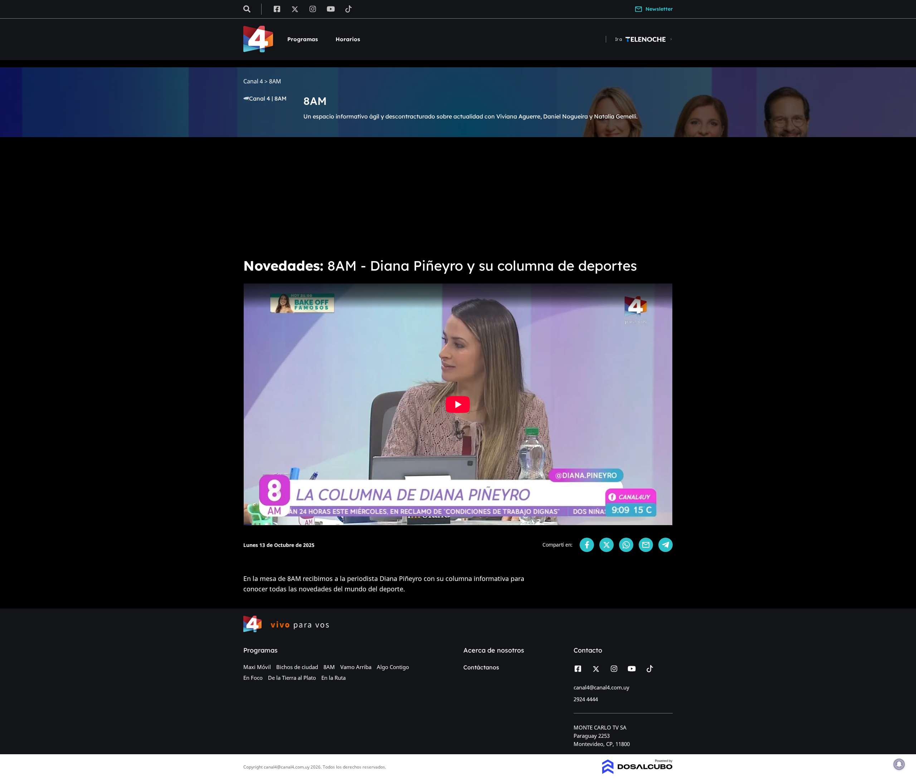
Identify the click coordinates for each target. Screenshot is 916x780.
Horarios (348, 39)
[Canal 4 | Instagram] (312, 8)
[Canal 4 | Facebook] (276, 8)
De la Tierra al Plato (292, 677)
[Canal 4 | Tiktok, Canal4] (348, 8)
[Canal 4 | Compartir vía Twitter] (606, 545)
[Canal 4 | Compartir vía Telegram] (665, 545)
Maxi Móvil (257, 666)
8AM (329, 666)
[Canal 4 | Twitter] (294, 8)
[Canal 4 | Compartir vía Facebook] (587, 545)
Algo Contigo (393, 666)
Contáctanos (481, 667)
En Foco (253, 677)
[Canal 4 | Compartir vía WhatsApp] (626, 545)
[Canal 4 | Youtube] (330, 8)
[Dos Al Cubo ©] (637, 771)
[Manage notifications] (899, 764)
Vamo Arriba (355, 666)
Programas (302, 39)
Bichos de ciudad (297, 666)
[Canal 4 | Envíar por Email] (646, 545)
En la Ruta (333, 677)
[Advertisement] (458, 196)
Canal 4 (253, 81)
